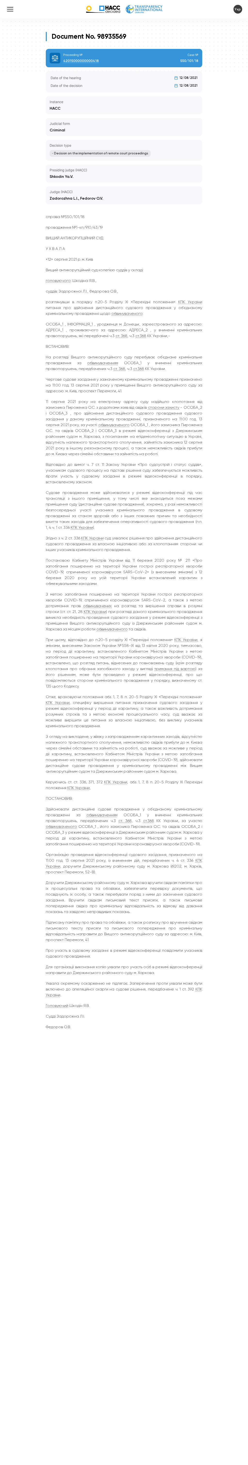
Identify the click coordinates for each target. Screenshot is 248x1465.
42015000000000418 (81, 61)
